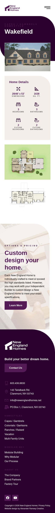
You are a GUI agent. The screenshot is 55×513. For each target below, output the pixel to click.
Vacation (9, 434)
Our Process (11, 461)
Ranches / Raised (14, 429)
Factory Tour (11, 484)
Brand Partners (13, 479)
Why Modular (12, 456)
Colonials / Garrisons (16, 425)
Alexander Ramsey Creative (32, 508)
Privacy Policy (44, 505)
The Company (12, 475)
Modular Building (14, 452)
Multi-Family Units (14, 438)
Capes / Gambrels (14, 421)
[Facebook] (8, 498)
